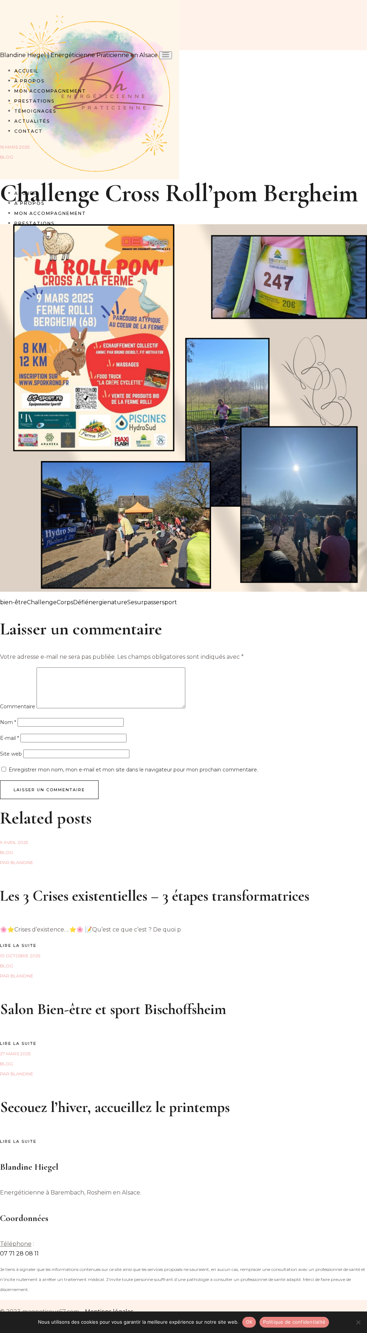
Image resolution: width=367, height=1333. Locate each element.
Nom (8, 722)
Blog (6, 157)
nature (117, 602)
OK (249, 1322)
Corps (65, 602)
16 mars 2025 (14, 147)
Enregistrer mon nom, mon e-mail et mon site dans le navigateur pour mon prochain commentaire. (133, 769)
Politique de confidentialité (294, 1322)
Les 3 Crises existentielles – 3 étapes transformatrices (154, 896)
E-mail (9, 738)
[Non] (358, 1322)
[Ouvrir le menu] (165, 55)
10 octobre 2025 (20, 955)
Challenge (42, 602)
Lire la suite (18, 945)
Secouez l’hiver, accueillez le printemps (115, 1107)
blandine (16, 862)
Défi (79, 602)
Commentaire (17, 706)
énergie (96, 602)
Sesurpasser (144, 602)
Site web (11, 754)
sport (169, 602)
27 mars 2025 (15, 1053)
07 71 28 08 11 (19, 1253)
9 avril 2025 (14, 842)
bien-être (13, 602)
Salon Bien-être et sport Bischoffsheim (113, 1009)
